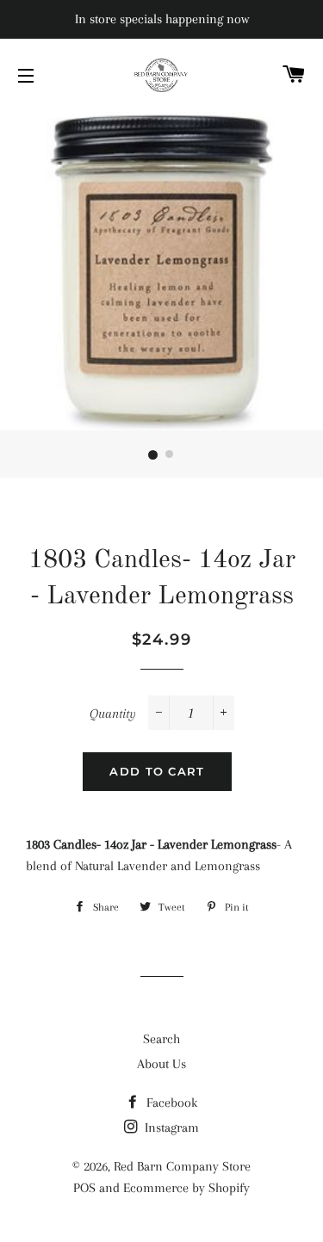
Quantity (113, 713)
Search (161, 1039)
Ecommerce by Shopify (186, 1188)
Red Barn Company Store (182, 1166)
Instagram (170, 1127)
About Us (161, 1064)
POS (84, 1188)
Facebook (170, 1102)
